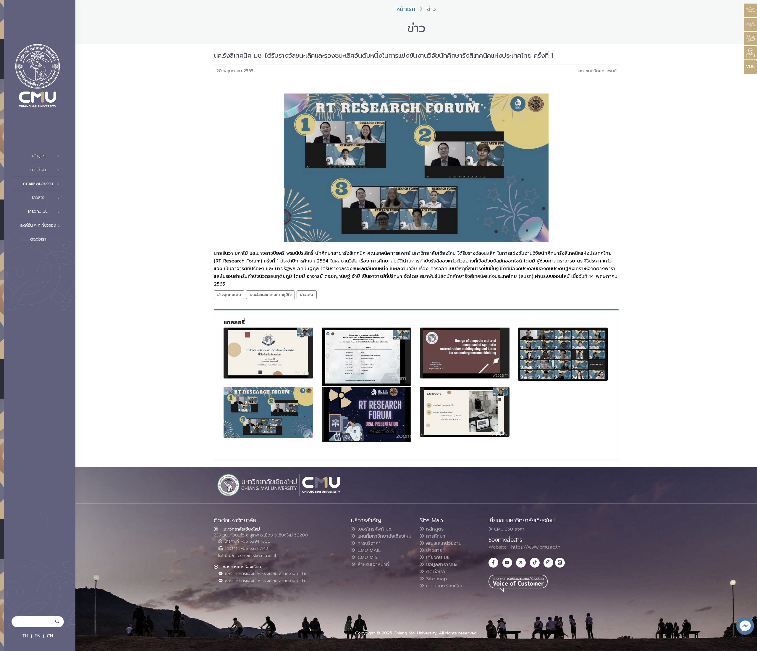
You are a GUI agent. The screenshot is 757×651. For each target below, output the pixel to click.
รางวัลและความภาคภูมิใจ (271, 294)
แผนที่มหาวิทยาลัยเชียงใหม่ (383, 536)
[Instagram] (548, 563)
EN (38, 635)
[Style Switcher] (750, 24)
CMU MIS (366, 557)
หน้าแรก (406, 9)
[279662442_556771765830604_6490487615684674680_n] (367, 357)
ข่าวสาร (433, 550)
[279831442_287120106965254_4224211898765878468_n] (268, 412)
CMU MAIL (368, 550)
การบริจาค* (368, 543)
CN (50, 635)
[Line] (560, 563)
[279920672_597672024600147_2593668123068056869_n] (465, 412)
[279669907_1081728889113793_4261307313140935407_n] (465, 353)
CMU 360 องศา (508, 529)
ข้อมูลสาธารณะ (440, 564)
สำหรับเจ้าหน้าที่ (372, 564)
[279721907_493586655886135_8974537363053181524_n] (563, 354)
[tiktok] (535, 563)
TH (25, 635)
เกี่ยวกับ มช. (437, 557)
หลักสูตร (434, 529)
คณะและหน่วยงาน (443, 543)
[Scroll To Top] (746, 644)
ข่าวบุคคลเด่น (229, 294)
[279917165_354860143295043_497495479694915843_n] (367, 414)
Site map (435, 578)
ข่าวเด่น (306, 294)
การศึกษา (434, 536)
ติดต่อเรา (38, 239)
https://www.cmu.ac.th (535, 547)
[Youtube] (507, 563)
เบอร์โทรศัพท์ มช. (374, 529)
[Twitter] (521, 563)
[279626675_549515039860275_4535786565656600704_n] (268, 353)
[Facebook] (493, 563)
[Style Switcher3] (750, 10)
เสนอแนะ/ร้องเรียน (444, 585)
